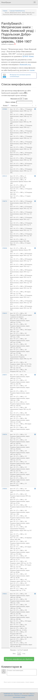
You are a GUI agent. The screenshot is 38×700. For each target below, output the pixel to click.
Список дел (14, 105)
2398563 (4, 594)
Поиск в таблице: (10, 102)
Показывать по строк (19, 99)
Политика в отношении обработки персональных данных (23, 696)
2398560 (4, 488)
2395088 (4, 109)
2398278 (4, 201)
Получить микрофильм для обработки (19, 659)
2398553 (4, 375)
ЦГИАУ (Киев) (28, 56)
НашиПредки (6, 2)
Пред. (14, 653)
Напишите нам (18, 693)
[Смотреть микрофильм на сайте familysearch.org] (35, 109)
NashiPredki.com (8, 693)
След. (23, 653)
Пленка (5, 105)
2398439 (4, 313)
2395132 (4, 176)
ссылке (31, 70)
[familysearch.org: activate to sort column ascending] (35, 105)
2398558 (4, 434)
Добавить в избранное (7, 44)
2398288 (4, 248)
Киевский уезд (25, 64)
